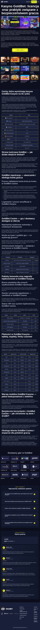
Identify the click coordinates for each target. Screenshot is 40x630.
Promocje (35, 614)
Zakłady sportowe (35, 612)
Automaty (35, 607)
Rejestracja (34, 1)
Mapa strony (22, 617)
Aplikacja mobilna (35, 618)
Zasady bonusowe (23, 615)
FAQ (20, 618)
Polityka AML (22, 608)
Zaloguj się (28, 1)
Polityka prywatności (23, 613)
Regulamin (22, 607)
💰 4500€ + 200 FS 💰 (20, 50)
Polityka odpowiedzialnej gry (23, 611)
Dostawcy (36, 616)
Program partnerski (36, 621)
